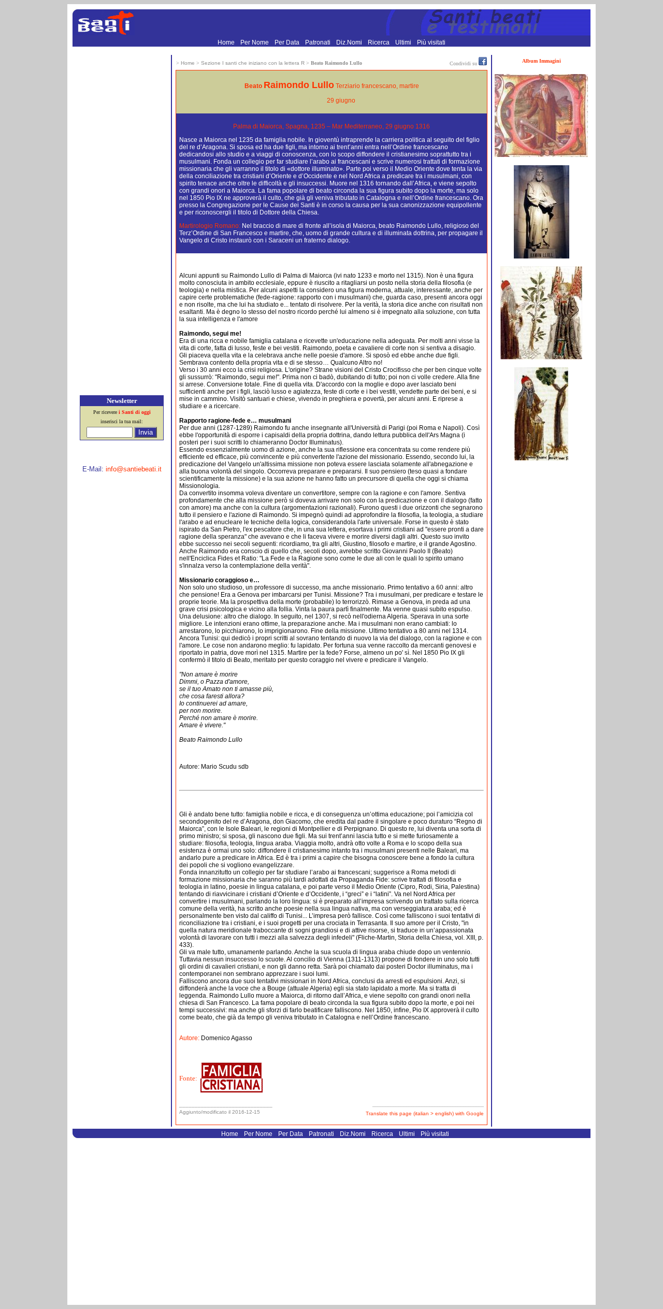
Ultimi (404, 42)
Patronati (318, 42)
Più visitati (431, 42)
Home (227, 42)
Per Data (288, 42)
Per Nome (255, 42)
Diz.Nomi (350, 42)
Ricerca (379, 42)
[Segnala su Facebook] (483, 63)
